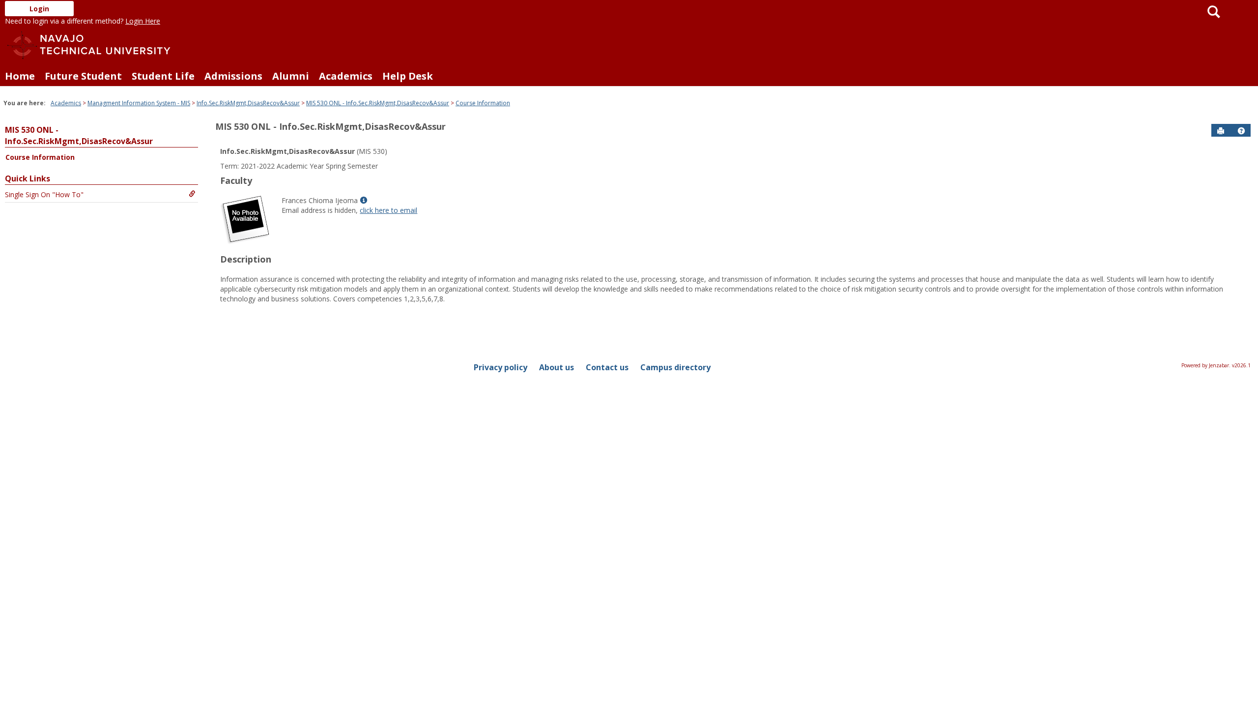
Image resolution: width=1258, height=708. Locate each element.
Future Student (83, 76)
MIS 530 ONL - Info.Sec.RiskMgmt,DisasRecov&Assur (377, 103)
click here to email (388, 210)
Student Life (163, 76)
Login (39, 8)
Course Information (483, 103)
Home (20, 76)
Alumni (290, 76)
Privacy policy (500, 367)
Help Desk (407, 76)
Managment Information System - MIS (138, 103)
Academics (345, 76)
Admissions (233, 76)
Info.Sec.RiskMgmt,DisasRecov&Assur (248, 103)
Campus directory (675, 367)
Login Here (142, 21)
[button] (1241, 130)
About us (556, 367)
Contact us (607, 367)
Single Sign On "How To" (44, 194)
